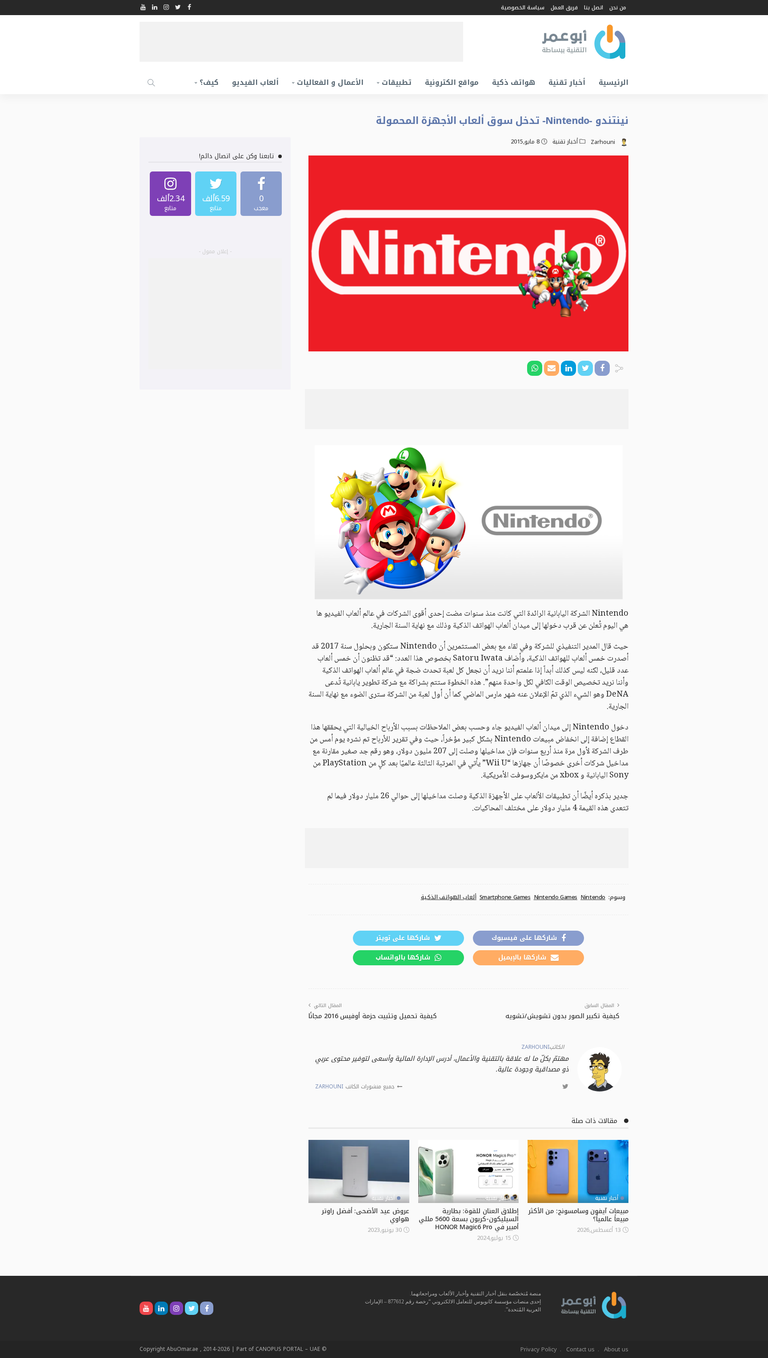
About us (616, 1349)
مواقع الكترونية (452, 82)
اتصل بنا (593, 7)
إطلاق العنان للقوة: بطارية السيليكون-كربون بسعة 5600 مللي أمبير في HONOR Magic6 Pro (469, 1219)
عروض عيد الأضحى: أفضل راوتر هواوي (365, 1215)
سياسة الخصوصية (522, 7)
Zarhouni (603, 142)
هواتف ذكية (513, 82)
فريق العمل (564, 7)
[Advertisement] (301, 42)
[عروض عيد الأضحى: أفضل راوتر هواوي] (358, 1171)
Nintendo (592, 897)
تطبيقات (397, 82)
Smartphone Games (505, 897)
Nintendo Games (556, 897)
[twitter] (215, 193)
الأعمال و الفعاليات (330, 82)
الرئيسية (613, 82)
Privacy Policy (538, 1349)
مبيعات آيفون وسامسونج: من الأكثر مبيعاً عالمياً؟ (578, 1215)
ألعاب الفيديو (255, 82)
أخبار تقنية (566, 82)
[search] (151, 82)
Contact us (580, 1349)
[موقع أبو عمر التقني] (593, 1304)
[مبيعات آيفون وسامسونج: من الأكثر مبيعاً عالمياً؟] (578, 1171)
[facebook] (261, 193)
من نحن (617, 7)
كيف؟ (209, 82)
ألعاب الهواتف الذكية (448, 897)
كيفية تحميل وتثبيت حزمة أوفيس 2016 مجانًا (372, 1016)
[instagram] (170, 193)
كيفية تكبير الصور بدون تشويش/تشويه (562, 1016)
